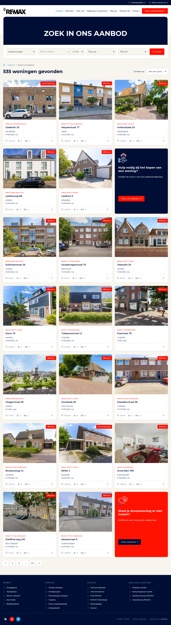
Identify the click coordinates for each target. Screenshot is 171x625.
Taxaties (52, 600)
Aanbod (59, 11)
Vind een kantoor (97, 591)
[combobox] (54, 51)
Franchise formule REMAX (143, 596)
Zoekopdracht (54, 608)
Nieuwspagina (96, 604)
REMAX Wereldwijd (98, 600)
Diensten (69, 11)
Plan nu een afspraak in (130, 198)
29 (32, 563)
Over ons (80, 11)
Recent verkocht (13, 596)
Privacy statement (139, 619)
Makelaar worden (139, 587)
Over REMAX (95, 596)
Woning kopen (54, 591)
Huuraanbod (11, 591)
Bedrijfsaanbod (13, 604)
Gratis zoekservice (128, 542)
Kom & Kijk (11, 600)
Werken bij (124, 11)
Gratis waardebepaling (58, 604)
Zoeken (158, 51)
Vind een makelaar (97, 587)
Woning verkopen (56, 587)
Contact (136, 11)
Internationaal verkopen (58, 596)
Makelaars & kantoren (97, 11)
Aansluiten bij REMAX (141, 600)
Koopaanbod (12, 587)
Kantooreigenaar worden (142, 591)
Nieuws (113, 11)
